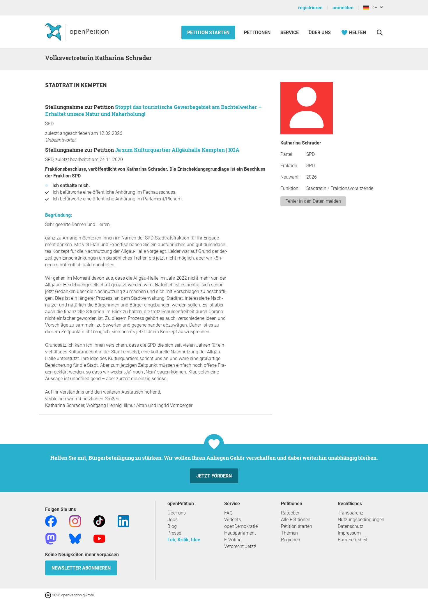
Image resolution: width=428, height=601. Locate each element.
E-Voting (233, 539)
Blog (172, 526)
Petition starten (208, 32)
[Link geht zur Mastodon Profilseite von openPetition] (51, 538)
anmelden (343, 7)
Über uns (176, 513)
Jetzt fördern (214, 476)
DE (373, 7)
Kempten (94, 85)
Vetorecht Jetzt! (240, 546)
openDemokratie (241, 526)
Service (289, 32)
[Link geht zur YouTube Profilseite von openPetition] (99, 538)
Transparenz (350, 513)
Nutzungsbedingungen (361, 519)
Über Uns (320, 32)
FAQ (228, 513)
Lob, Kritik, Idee (183, 539)
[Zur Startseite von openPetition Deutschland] (77, 31)
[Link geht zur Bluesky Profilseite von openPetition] (75, 538)
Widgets (232, 519)
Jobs (172, 519)
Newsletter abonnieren (81, 568)
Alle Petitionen (295, 519)
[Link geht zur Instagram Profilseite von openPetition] (75, 521)
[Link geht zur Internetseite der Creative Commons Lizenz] (48, 595)
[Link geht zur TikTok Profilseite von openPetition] (99, 521)
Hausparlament (240, 533)
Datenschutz (350, 526)
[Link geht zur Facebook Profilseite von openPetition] (51, 521)
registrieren (310, 7)
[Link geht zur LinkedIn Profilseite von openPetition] (123, 521)
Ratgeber (290, 513)
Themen (289, 533)
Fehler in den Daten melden (313, 201)
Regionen (290, 539)
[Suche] (379, 32)
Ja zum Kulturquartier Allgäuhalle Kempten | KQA (177, 149)
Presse (174, 533)
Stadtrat (59, 85)
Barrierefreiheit (352, 539)
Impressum (349, 533)
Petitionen (258, 32)
